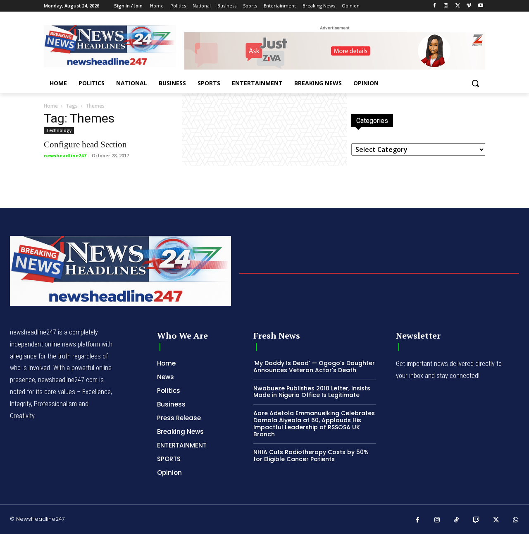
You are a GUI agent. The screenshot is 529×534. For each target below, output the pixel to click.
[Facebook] (434, 6)
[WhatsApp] (516, 520)
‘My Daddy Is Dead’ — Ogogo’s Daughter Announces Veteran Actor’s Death (314, 366)
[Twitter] (457, 6)
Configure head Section (85, 144)
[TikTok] (457, 520)
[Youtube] (480, 6)
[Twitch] (476, 520)
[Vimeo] (469, 6)
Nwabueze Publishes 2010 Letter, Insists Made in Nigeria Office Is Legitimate (311, 391)
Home (51, 105)
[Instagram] (446, 6)
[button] (475, 83)
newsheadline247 (65, 155)
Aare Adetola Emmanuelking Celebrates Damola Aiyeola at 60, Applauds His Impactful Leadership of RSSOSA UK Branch (314, 423)
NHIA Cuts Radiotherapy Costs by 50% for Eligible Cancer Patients (311, 455)
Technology (58, 130)
